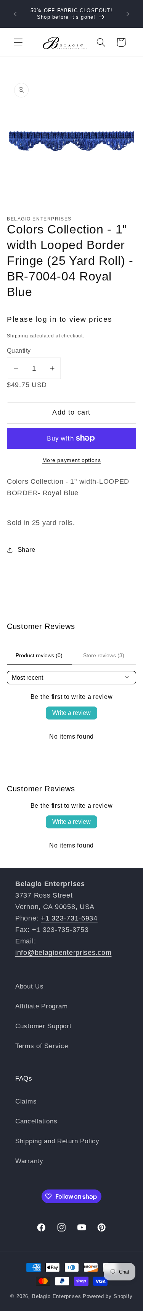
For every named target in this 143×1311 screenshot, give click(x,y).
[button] (18, 42)
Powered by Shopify (108, 1296)
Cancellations (36, 1121)
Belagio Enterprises (56, 1296)
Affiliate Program (41, 1006)
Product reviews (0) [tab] (39, 655)
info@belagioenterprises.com (63, 952)
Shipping (17, 336)
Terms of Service (41, 1046)
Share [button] (26, 549)
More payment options (71, 460)
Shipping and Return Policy (57, 1141)
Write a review (71, 713)
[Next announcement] (127, 14)
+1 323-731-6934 (69, 918)
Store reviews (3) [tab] (103, 655)
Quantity (19, 350)
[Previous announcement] (15, 14)
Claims (26, 1101)
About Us (29, 986)
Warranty (29, 1161)
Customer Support (43, 1026)
